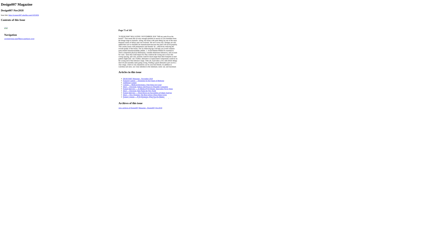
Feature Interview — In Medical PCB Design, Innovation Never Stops (148, 89)
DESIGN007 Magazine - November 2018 (138, 79)
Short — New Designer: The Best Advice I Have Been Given (145, 95)
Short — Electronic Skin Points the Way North (139, 91)
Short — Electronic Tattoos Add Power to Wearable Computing (145, 87)
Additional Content (130, 83)
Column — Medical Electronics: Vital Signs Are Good (142, 85)
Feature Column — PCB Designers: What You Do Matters (143, 97)
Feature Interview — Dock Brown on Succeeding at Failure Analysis (147, 93)
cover (6, 39)
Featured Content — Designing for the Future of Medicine (143, 81)
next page (23, 39)
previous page (13, 39)
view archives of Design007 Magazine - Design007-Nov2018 (140, 108)
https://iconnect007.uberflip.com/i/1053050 (24, 15)
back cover (30, 39)
